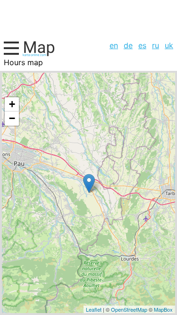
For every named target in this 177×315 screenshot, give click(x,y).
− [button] (12, 118)
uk (169, 45)
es (142, 45)
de (128, 45)
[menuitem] (114, 45)
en (114, 45)
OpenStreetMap (129, 309)
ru (155, 45)
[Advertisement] (88, 19)
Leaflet (93, 309)
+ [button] (12, 104)
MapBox (163, 309)
